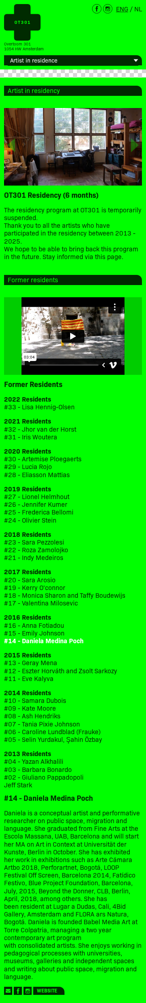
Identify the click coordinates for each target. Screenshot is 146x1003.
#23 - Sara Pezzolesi (34, 542)
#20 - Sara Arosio (30, 580)
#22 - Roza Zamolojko (36, 549)
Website (47, 990)
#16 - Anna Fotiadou (34, 625)
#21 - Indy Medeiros (33, 557)
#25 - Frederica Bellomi (38, 512)
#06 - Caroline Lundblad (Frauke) (52, 731)
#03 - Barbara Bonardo (38, 769)
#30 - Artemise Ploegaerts (43, 459)
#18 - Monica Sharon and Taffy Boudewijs (64, 595)
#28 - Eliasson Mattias (37, 474)
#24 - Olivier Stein (30, 520)
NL (138, 8)
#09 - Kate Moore (30, 708)
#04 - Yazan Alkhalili (33, 761)
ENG (122, 8)
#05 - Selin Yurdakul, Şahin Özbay (53, 739)
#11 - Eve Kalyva (29, 678)
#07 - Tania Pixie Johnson (42, 724)
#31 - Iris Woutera (30, 437)
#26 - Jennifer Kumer (35, 504)
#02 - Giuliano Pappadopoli (44, 777)
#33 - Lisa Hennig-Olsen (39, 407)
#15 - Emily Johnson (34, 633)
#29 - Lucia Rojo (28, 466)
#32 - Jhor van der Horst (40, 429)
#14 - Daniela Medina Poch (44, 640)
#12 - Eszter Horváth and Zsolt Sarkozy (60, 670)
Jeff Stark (18, 785)
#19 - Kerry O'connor (34, 587)
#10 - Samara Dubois (35, 700)
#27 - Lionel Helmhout (37, 496)
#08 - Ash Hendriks (32, 716)
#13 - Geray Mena (30, 662)
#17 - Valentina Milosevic (41, 603)
